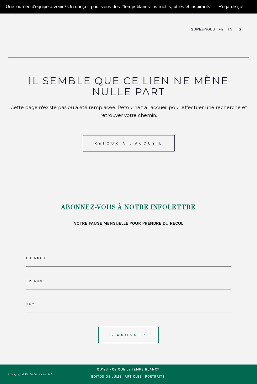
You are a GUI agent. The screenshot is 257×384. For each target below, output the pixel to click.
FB (221, 29)
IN (230, 29)
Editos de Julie (106, 377)
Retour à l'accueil (129, 143)
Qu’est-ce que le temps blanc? (128, 369)
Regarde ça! (231, 6)
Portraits (155, 377)
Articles (133, 377)
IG (239, 29)
